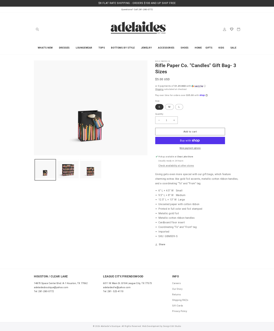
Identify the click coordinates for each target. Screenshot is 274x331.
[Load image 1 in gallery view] (45, 169)
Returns (176, 294)
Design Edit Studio (172, 326)
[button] (37, 29)
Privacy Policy (179, 311)
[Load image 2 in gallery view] (67, 169)
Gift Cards (177, 305)
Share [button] (162, 244)
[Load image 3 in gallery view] (90, 169)
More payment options (190, 148)
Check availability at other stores (176, 165)
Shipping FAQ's (180, 300)
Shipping (159, 89)
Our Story (177, 289)
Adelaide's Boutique (111, 326)
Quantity (159, 114)
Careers (176, 283)
